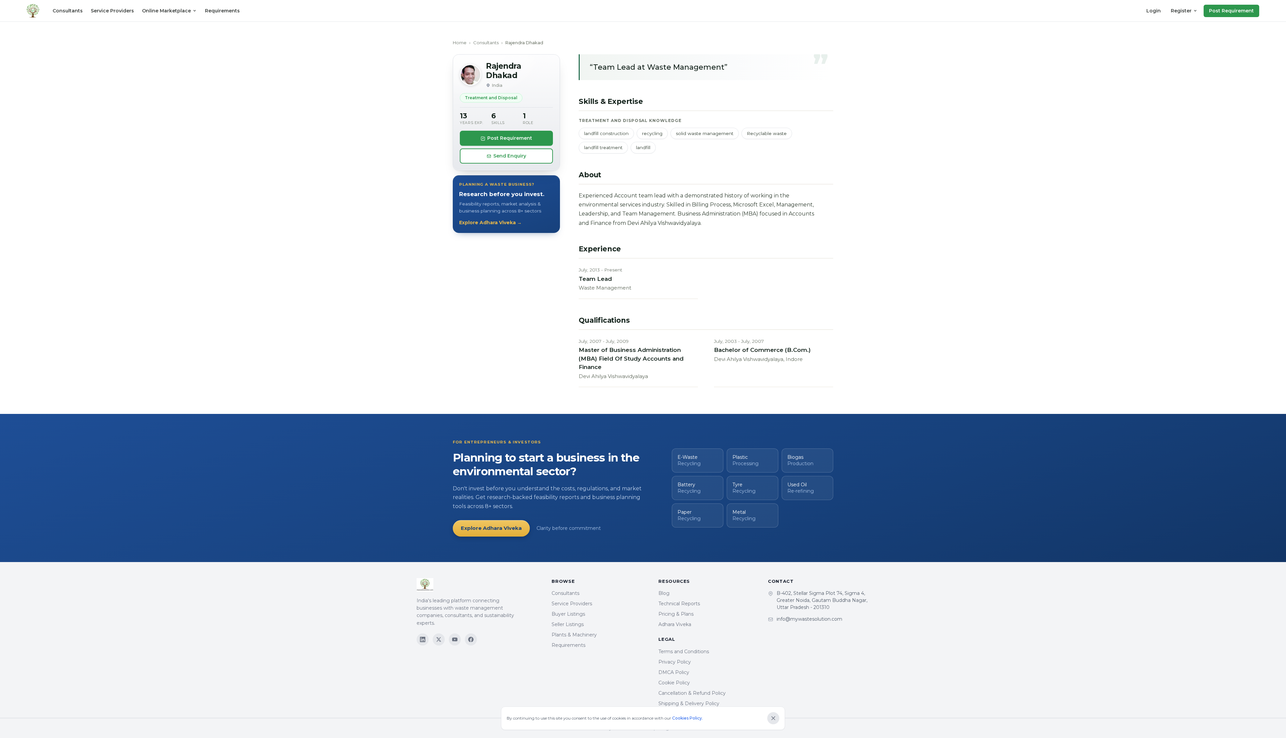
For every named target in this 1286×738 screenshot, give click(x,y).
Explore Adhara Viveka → (490, 223)
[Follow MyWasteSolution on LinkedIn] (423, 639)
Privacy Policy (674, 662)
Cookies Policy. (687, 718)
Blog (663, 593)
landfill (643, 147)
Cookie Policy (674, 683)
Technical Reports (679, 604)
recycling (652, 133)
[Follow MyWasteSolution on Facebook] (471, 639)
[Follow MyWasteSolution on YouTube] (455, 639)
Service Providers (112, 11)
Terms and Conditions (683, 652)
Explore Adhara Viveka (491, 528)
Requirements (222, 11)
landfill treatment (603, 147)
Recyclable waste (767, 133)
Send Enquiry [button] (509, 156)
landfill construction (606, 133)
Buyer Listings (568, 614)
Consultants (68, 11)
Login (1153, 11)
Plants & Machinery (574, 635)
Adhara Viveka (674, 624)
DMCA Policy (673, 672)
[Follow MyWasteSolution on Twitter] (439, 639)
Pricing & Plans (676, 614)
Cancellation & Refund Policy (692, 693)
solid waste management (704, 133)
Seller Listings (568, 624)
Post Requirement (1231, 11)
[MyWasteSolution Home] (477, 585)
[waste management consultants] (33, 10)
